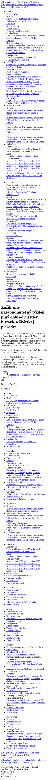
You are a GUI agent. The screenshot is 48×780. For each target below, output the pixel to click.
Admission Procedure (31, 120)
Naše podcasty (38, 204)
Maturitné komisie (14, 81)
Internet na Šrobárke (23, 21)
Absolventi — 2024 (14, 163)
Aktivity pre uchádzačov (16, 595)
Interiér (9, 28)
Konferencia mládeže (34, 267)
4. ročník (34, 156)
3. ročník (26, 156)
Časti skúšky (20, 79)
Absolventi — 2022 (14, 166)
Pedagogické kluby (14, 226)
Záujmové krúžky (37, 211)
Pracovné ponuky (22, 274)
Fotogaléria (11, 60)
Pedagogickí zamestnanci (17, 149)
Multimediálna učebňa (32, 226)
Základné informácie (15, 77)
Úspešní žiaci (27, 175)
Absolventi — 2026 (14, 161)
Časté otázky (20, 245)
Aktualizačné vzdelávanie (34, 250)
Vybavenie (10, 31)
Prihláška (10, 79)
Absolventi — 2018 (14, 171)
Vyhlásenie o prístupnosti (16, 748)
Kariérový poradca (31, 93)
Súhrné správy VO (14, 738)
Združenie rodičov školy (16, 36)
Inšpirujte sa (26, 185)
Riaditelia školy (24, 19)
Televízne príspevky (14, 57)
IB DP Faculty (29, 142)
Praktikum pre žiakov (15, 267)
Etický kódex (19, 52)
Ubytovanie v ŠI (30, 103)
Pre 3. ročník (11, 72)
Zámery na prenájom (15, 288)
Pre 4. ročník (23, 72)
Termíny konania (33, 79)
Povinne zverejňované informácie (21, 297)
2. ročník (18, 156)
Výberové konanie (14, 139)
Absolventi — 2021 (31, 166)
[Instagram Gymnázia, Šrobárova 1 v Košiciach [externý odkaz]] (23, 760)
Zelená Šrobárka (22, 211)
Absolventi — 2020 (14, 168)
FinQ (16, 216)
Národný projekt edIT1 (28, 216)
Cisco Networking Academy (33, 101)
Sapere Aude (11, 269)
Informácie (10, 192)
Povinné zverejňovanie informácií (20, 746)
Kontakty (10, 274)
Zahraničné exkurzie (31, 199)
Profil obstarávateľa (32, 288)
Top (2, 379)
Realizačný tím (30, 259)
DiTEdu (9, 216)
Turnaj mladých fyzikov (28, 206)
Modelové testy (12, 194)
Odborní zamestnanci (26, 151)
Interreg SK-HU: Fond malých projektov (23, 252)
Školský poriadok (38, 45)
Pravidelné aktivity (14, 199)
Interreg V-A (11, 255)
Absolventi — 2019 (31, 168)
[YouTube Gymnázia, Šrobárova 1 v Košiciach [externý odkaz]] (38, 760)
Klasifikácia (27, 81)
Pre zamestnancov (31, 240)
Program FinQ (12, 649)
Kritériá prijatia (30, 192)
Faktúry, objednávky (15, 724)
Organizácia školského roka (18, 453)
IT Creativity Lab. (14, 235)
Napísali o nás (30, 57)
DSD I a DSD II (13, 101)
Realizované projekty (21, 243)
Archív (17, 281)
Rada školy (32, 36)
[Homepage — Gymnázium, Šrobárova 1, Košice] (20, 753)
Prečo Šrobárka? (13, 185)
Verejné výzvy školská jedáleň (32, 286)
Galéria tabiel (12, 173)
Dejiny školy (11, 19)
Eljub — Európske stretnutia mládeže (22, 688)
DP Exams (40, 142)
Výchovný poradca (14, 93)
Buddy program (13, 616)
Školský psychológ (35, 91)
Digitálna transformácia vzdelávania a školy (24, 647)
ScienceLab (42, 669)
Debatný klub (12, 206)
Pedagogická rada (22, 38)
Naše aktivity (16, 262)
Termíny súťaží (30, 64)
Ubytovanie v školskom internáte (20, 499)
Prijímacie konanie (14, 120)
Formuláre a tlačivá (14, 458)
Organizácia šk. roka (15, 64)
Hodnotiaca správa (14, 48)
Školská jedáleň (22, 31)
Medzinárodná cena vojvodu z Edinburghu (24, 618)
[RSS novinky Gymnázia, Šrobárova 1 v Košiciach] (6, 762)
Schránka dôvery (29, 262)
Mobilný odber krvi (14, 635)
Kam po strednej (13, 96)
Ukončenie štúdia (27, 86)
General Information (34, 110)
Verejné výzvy (12, 286)
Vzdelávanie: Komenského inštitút (20, 219)
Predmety (18, 67)
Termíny (19, 192)
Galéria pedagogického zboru (30, 173)
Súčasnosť (10, 23)
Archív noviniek (23, 60)
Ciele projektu (30, 223)
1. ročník (10, 156)
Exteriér (16, 28)
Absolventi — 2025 (31, 161)
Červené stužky (27, 209)
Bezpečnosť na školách (16, 91)
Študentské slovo (24, 204)
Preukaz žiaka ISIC (14, 103)
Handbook (10, 142)
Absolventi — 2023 (31, 163)
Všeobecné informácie (15, 110)
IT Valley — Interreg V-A (17, 695)
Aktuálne (10, 281)
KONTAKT (6, 389)
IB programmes (31, 113)
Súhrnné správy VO (14, 291)
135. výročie (11, 396)
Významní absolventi (15, 583)
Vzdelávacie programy (26, 187)
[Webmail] (22, 762)
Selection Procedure (31, 139)
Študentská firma (13, 209)
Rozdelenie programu (15, 113)
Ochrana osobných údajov (17, 296)
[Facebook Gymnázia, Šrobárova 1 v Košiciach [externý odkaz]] (8, 760)
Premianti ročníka (13, 175)
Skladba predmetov (32, 77)
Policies (9, 122)
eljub (21, 250)
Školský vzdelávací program (18, 45)
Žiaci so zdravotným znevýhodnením (22, 82)
